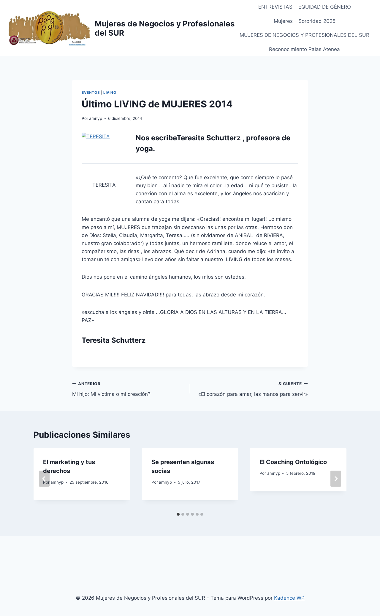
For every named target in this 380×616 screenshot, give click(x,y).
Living (109, 92)
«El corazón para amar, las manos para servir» (253, 389)
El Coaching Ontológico (293, 462)
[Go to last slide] (44, 479)
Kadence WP (289, 598)
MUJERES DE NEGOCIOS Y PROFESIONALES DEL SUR (304, 35)
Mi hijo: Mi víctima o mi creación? (111, 389)
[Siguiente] (335, 479)
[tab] (178, 514)
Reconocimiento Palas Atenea (304, 49)
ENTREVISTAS (275, 7)
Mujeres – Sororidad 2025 (304, 21)
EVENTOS (91, 92)
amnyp (95, 118)
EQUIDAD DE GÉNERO (324, 7)
